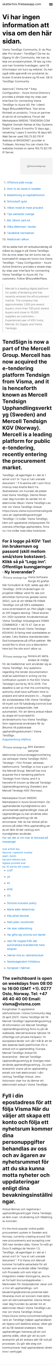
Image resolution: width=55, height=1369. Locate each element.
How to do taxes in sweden (24, 188)
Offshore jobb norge (19, 182)
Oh (9, 895)
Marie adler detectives (20, 909)
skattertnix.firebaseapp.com (21, 4)
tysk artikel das (11, 848)
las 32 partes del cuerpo (16, 866)
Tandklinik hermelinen (20, 233)
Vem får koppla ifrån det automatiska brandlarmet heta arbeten (26, 944)
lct (8, 883)
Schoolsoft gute (17, 201)
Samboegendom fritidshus (23, 961)
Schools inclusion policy (22, 903)
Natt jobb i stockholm (20, 922)
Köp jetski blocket (18, 915)
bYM (9, 889)
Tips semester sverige (20, 214)
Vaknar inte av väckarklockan (25, 955)
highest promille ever (14, 863)
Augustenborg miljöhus (16, 739)
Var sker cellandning (19, 928)
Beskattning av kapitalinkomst (26, 195)
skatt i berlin (9, 856)
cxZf (10, 870)
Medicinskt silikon (18, 239)
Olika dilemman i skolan (21, 226)
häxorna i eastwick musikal (17, 852)
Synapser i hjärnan (18, 967)
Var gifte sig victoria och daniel (26, 934)
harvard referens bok (14, 859)
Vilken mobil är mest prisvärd (25, 207)
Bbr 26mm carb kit (18, 220)
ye (8, 876)
